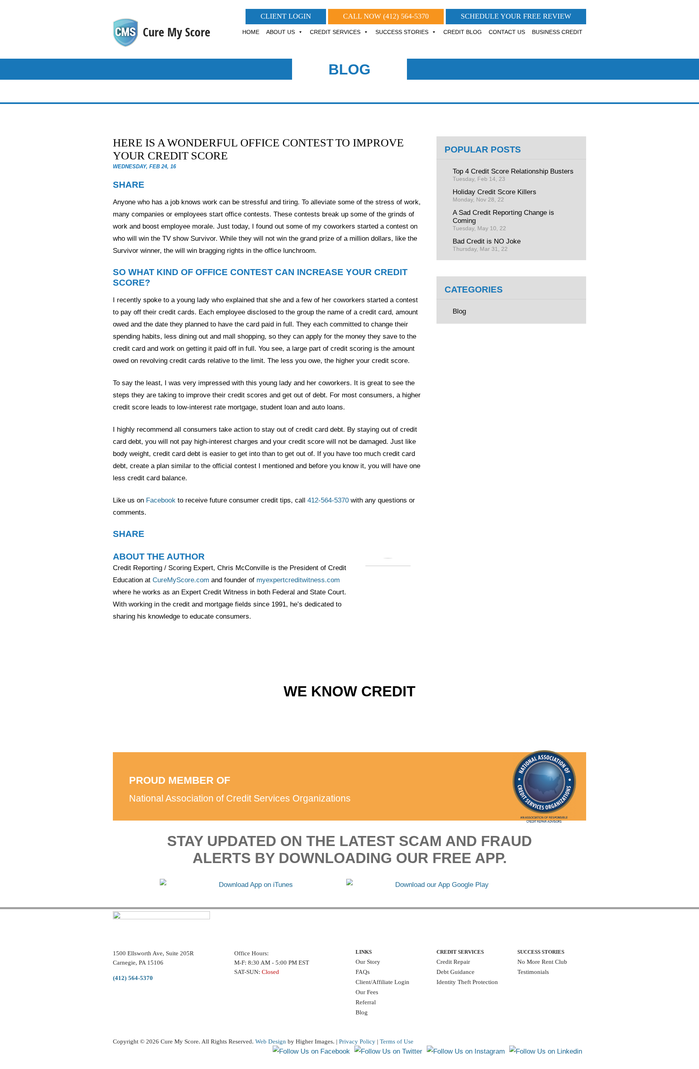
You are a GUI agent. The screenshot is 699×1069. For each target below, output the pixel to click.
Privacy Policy (357, 1041)
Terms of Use (396, 1041)
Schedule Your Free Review (516, 16)
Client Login (286, 16)
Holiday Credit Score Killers (494, 195)
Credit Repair (453, 962)
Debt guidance (455, 972)
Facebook (161, 500)
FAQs (363, 972)
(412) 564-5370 (406, 16)
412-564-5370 (328, 500)
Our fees (367, 992)
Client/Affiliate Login (382, 982)
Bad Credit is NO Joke (487, 245)
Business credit (557, 32)
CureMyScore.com (181, 580)
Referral (366, 1002)
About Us (280, 32)
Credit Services (335, 32)
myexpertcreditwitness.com (298, 580)
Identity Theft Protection (467, 982)
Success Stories (401, 32)
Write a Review (537, 984)
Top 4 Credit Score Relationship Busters (513, 175)
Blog (459, 311)
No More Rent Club (542, 962)
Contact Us (507, 32)
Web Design (270, 1041)
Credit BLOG (462, 32)
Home (250, 32)
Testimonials (533, 972)
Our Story (368, 962)
